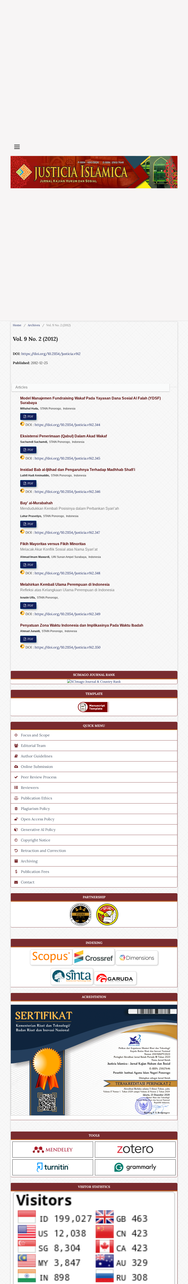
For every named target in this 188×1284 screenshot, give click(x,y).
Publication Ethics (36, 798)
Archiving (29, 861)
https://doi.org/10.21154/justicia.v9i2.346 (67, 491)
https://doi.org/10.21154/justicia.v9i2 (50, 354)
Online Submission (37, 766)
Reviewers (30, 787)
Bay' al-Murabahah (69, 505)
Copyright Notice (35, 840)
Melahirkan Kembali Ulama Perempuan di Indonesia (67, 587)
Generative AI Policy (38, 829)
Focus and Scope (35, 735)
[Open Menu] (17, 146)
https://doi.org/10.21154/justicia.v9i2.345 (67, 458)
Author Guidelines (36, 756)
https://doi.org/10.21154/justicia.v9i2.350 (67, 647)
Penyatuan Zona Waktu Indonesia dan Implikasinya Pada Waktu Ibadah (81, 625)
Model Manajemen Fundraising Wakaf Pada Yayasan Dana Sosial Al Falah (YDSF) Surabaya (90, 400)
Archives (34, 325)
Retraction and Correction (43, 850)
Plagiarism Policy (35, 808)
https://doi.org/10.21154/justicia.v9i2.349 (67, 614)
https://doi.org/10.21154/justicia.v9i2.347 (67, 532)
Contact (27, 882)
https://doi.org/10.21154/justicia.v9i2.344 (67, 425)
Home (17, 325)
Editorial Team (33, 745)
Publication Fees (35, 871)
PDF (30, 416)
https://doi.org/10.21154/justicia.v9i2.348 (67, 573)
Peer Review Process (38, 777)
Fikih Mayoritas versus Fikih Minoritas (58, 546)
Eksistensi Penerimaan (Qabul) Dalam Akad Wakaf (63, 436)
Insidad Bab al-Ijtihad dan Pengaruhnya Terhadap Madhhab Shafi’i (77, 470)
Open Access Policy (37, 819)
